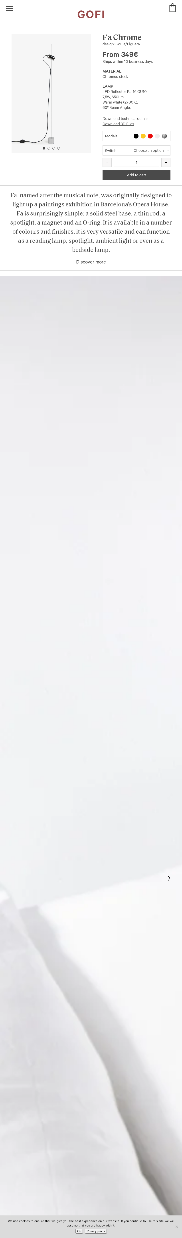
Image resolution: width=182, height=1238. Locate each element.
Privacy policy (96, 1231)
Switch (111, 150)
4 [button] (58, 148)
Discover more (91, 261)
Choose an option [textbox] (149, 150)
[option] (51, 93)
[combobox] (136, 151)
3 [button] (53, 148)
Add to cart (136, 174)
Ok (79, 1231)
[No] (176, 1227)
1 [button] (44, 148)
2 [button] (48, 148)
